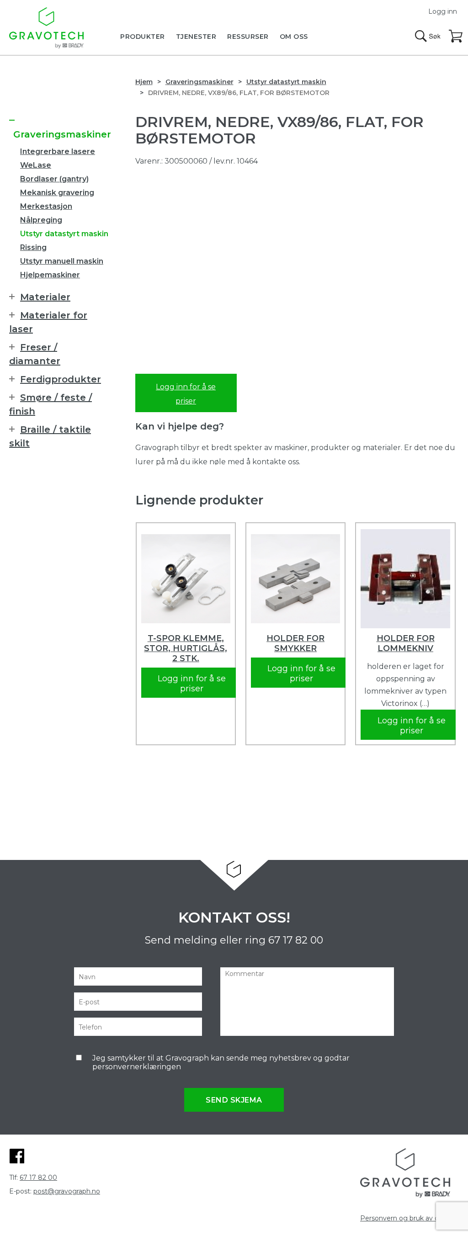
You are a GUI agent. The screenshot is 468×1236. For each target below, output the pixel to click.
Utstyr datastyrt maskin (286, 82)
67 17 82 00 (295, 940)
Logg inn (442, 11)
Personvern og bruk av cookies (409, 1218)
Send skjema (234, 1100)
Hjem (144, 82)
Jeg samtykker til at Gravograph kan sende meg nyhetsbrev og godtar (221, 1062)
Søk (428, 36)
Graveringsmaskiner (199, 82)
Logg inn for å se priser (186, 393)
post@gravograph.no (66, 1191)
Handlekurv (456, 36)
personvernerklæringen (136, 1066)
